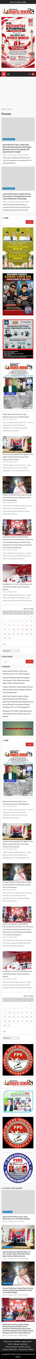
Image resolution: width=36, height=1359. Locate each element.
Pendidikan (17, 1341)
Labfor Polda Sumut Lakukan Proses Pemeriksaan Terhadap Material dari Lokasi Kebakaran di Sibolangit (17, 196)
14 (27, 625)
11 (13, 625)
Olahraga (16, 1344)
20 (22, 629)
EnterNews (27, 1354)
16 (5, 629)
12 (18, 625)
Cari (6, 218)
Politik (9, 1344)
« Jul (4, 644)
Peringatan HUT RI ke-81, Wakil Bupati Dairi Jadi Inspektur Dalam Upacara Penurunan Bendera (17, 586)
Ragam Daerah (26, 1341)
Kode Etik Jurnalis (24, 1347)
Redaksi (31, 1349)
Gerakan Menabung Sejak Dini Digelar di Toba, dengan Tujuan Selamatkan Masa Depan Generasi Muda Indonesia (18, 456)
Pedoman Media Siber (10, 1349)
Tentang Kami (22, 1349)
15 (31, 625)
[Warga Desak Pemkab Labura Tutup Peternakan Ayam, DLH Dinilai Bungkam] (18, 1202)
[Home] (4, 74)
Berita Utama (7, 1211)
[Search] (30, 74)
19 (18, 629)
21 (27, 629)
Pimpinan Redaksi (23, 155)
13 (22, 625)
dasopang (21, 1221)
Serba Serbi (24, 1344)
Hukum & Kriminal (9, 139)
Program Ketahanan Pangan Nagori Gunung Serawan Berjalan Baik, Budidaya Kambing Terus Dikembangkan (17, 497)
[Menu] (8, 74)
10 (9, 625)
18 (13, 629)
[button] (8, 74)
